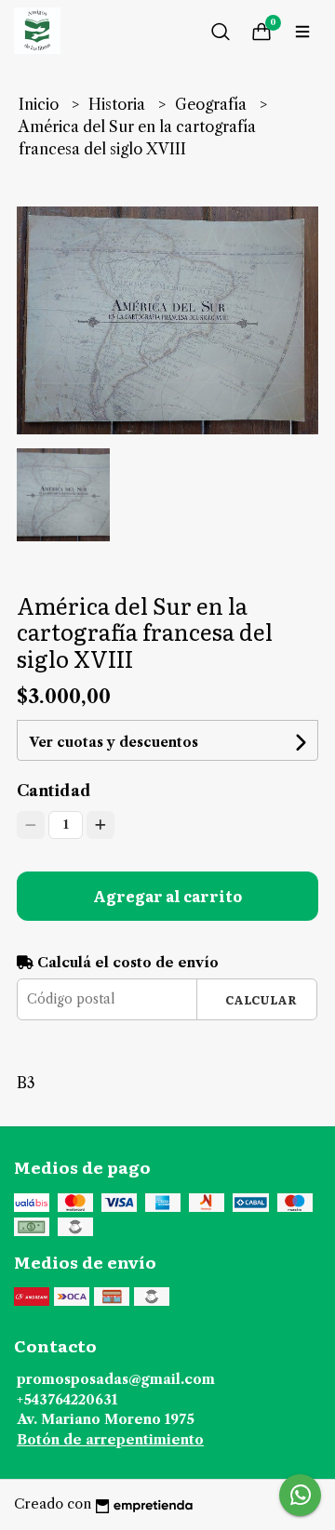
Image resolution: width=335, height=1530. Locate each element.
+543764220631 (67, 1399)
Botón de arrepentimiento (110, 1439)
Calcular (261, 999)
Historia (118, 104)
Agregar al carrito (167, 896)
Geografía (212, 104)
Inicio (40, 104)
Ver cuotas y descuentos (113, 742)
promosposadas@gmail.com (116, 1379)
